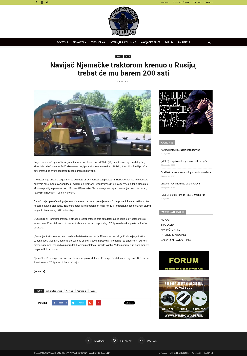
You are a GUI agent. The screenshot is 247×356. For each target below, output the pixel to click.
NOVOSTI (166, 219)
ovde (54, 249)
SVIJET (127, 56)
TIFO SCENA (98, 42)
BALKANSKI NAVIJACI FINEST (177, 239)
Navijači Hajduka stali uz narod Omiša (180, 150)
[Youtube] (47, 2)
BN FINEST (184, 42)
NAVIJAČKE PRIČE (150, 42)
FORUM (169, 42)
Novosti (78, 42)
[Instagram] (41, 2)
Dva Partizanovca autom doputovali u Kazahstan (186, 172)
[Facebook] (36, 2)
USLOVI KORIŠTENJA (180, 2)
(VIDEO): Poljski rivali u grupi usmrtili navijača (184, 161)
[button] (209, 42)
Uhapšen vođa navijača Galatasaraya (180, 183)
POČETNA (62, 42)
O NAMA (165, 2)
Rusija (92, 291)
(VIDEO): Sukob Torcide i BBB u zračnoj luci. (183, 195)
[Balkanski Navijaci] (123, 21)
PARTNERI (208, 2)
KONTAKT (197, 2)
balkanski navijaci (54, 291)
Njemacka (81, 291)
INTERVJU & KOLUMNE (123, 42)
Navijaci (69, 291)
